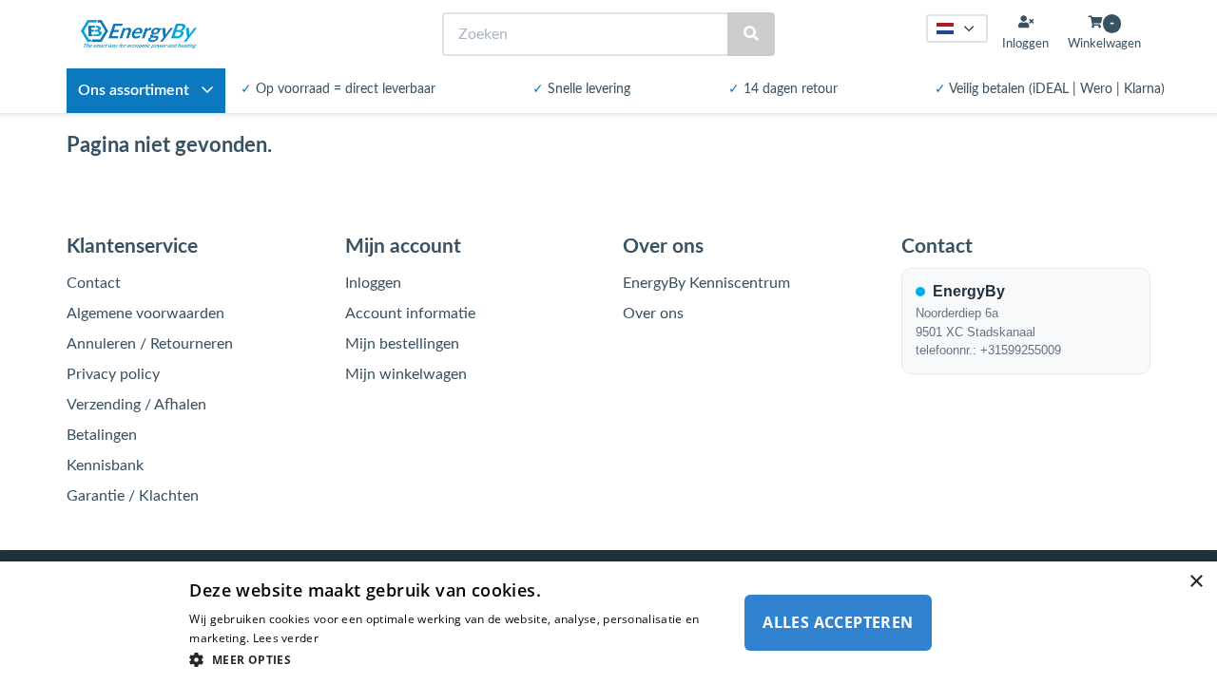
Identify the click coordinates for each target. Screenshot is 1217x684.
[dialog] (608, 622)
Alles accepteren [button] (838, 622)
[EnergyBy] (139, 34)
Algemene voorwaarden (145, 313)
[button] (458, 659)
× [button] (1195, 582)
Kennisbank (105, 465)
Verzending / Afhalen (136, 404)
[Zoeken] (751, 34)
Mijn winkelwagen (406, 374)
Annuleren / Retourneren (150, 344)
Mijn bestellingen (402, 344)
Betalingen (102, 435)
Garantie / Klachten (133, 496)
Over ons (653, 313)
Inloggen (373, 283)
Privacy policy (113, 374)
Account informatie (410, 313)
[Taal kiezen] (957, 28)
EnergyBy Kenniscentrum (706, 283)
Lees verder (286, 638)
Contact (94, 283)
